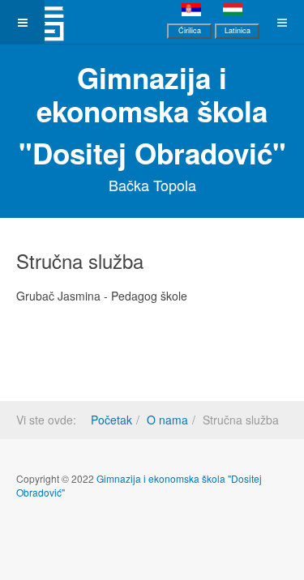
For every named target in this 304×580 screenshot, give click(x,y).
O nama (167, 420)
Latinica (237, 30)
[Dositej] (45, 22)
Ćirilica (189, 30)
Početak (111, 420)
